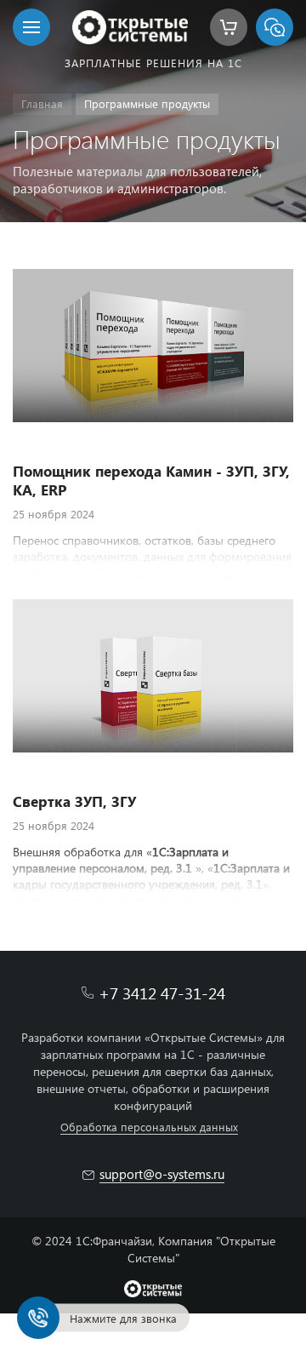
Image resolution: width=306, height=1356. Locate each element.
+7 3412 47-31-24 (162, 993)
